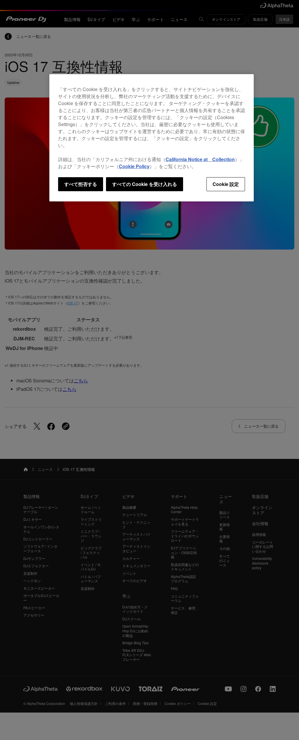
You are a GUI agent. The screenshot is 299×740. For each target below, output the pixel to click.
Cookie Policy (134, 166)
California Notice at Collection (200, 159)
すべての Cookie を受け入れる (144, 184)
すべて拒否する (80, 184)
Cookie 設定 (226, 184)
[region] (151, 137)
